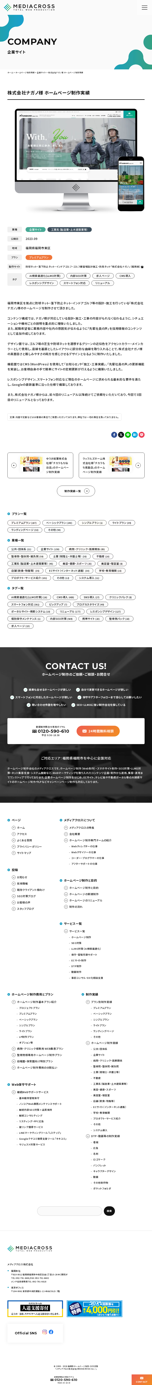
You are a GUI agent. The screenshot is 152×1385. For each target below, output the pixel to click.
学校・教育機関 (110, 570)
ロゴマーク (99, 1159)
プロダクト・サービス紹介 (29, 578)
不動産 (102, 556)
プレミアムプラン (39, 257)
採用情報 (22, 883)
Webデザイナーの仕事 (83, 852)
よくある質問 (24, 840)
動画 (95, 1177)
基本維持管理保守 (29, 1098)
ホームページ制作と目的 (84, 888)
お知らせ (22, 877)
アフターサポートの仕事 (84, 863)
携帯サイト (91, 619)
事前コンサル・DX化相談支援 (87, 978)
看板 (95, 1142)
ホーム (21, 827)
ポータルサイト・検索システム (30, 611)
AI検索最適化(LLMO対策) (45, 276)
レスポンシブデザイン (41, 283)
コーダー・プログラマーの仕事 (87, 858)
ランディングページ (24, 530)
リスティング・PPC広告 (31, 1121)
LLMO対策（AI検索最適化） (86, 948)
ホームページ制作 (81, 937)
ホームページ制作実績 (104, 1043)
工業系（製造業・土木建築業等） (69, 229)
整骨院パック (119, 619)
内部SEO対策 (78, 276)
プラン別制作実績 (101, 1002)
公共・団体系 (21, 549)
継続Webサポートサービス (33, 1092)
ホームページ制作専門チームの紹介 (90, 840)
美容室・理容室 (112, 563)
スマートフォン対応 (75, 283)
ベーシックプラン (59, 523)
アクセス (22, 834)
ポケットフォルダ (102, 1188)
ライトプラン (121, 523)
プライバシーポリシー (29, 846)
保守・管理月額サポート (84, 954)
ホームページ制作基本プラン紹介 (37, 1002)
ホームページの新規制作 (84, 894)
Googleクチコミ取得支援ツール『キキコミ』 (43, 1138)
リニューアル (102, 283)
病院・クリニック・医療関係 (87, 549)
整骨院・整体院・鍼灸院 (27, 556)
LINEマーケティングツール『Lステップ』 (40, 1132)
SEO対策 (76, 943)
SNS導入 (92, 597)
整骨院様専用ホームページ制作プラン (39, 1055)
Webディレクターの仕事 (84, 846)
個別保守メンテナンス (25, 619)
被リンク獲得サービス (31, 1127)
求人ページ (103, 276)
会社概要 (74, 834)
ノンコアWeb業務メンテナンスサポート (40, 1104)
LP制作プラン (26, 1037)
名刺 (95, 1153)
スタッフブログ (25, 909)
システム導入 (89, 578)
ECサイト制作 (78, 960)
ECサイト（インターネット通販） (69, 570)
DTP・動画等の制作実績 (105, 1136)
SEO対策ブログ (26, 896)
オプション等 (26, 1042)
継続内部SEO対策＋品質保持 (35, 1109)
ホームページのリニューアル (86, 900)
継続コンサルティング (30, 1115)
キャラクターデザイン (104, 1171)
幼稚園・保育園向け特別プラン (35, 1061)
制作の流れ (76, 906)
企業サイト (35, 229)
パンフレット (99, 1165)
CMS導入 (125, 276)
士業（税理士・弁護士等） (70, 556)
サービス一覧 (77, 931)
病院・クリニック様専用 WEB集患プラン (40, 1048)
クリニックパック (120, 597)
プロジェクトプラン (29, 1008)
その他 (54, 530)
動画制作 (76, 972)
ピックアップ (58, 604)
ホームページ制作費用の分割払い (37, 1067)
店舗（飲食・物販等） (25, 570)
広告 (95, 1148)
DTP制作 (76, 966)
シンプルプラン (92, 523)
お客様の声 (23, 902)
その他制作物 (100, 1182)
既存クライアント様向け (31, 890)
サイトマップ (24, 853)
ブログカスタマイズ (90, 604)
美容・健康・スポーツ (77, 563)
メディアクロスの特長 (81, 827)
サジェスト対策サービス (32, 1144)
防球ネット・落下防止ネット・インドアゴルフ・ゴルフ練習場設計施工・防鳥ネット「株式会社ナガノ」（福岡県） (83, 266)
